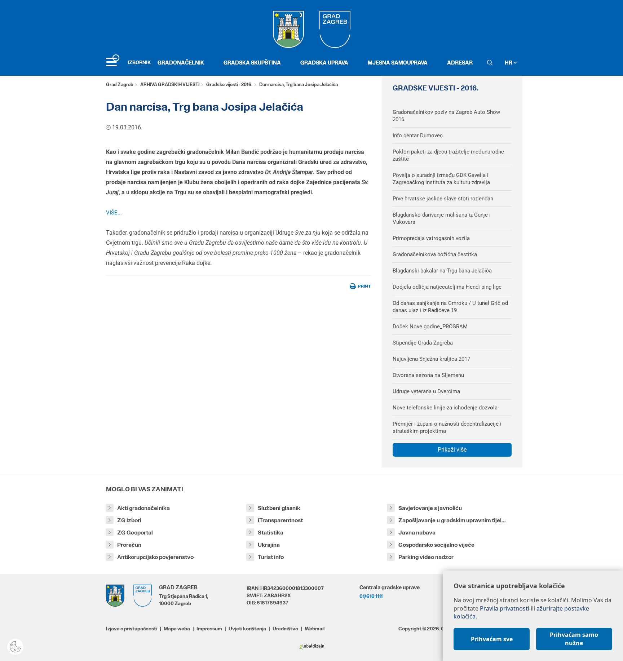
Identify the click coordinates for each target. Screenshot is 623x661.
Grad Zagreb (119, 84)
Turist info (271, 557)
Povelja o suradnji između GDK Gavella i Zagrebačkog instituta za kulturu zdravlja (441, 179)
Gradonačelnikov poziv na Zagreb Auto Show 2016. (446, 116)
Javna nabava (417, 532)
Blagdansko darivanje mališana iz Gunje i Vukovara (442, 218)
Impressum (209, 628)
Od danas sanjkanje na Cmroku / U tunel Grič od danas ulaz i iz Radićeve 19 (450, 307)
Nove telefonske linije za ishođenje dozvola (445, 407)
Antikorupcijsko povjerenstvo (155, 557)
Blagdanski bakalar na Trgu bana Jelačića (442, 270)
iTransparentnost (280, 520)
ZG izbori (129, 520)
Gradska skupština (252, 62)
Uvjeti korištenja (247, 628)
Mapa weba (177, 628)
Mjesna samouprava (398, 62)
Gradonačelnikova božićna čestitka (435, 254)
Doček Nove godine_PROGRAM (430, 326)
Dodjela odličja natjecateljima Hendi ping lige (447, 287)
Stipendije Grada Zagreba (423, 343)
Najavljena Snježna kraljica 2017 (431, 359)
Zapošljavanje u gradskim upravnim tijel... (452, 520)
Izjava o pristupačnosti (131, 628)
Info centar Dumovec (418, 135)
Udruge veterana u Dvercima (426, 391)
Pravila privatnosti (504, 608)
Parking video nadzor (426, 557)
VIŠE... (114, 212)
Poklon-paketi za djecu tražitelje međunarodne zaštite (448, 155)
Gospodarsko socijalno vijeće (436, 545)
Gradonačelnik (181, 62)
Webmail (314, 628)
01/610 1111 (371, 596)
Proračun (129, 545)
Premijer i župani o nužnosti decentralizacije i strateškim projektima (447, 427)
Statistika (270, 532)
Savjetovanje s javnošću (430, 508)
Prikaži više (452, 449)
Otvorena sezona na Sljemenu (428, 375)
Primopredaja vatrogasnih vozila (431, 238)
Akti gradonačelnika (143, 508)
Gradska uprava (324, 62)
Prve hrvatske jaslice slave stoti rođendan (443, 198)
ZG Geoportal (135, 532)
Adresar (460, 62)
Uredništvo (285, 628)
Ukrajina (269, 545)
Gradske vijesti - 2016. (229, 84)
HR (509, 62)
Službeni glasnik (279, 508)
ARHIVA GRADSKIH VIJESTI (169, 84)
